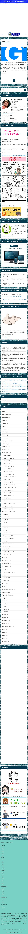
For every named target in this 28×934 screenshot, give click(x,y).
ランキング (7, 549)
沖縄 (5, 606)
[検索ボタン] (2, 34)
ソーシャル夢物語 (8, 468)
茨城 (3, 859)
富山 (3, 873)
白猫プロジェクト (8, 508)
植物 (5, 632)
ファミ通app (7, 492)
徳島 (3, 901)
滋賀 (3, 889)
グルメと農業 (7, 563)
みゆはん (6, 921)
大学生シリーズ (16, 929)
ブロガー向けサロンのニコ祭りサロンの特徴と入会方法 (14, 155)
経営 (5, 638)
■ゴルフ (16, 918)
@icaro (9, 335)
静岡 (3, 883)
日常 (5, 629)
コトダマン (7, 463)
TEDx (5, 437)
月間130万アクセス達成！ (7, 113)
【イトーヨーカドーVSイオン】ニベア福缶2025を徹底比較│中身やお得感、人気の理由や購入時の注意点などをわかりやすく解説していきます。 (13, 349)
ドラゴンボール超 (9, 538)
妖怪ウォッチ (8, 546)
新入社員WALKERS (8, 626)
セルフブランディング (9, 572)
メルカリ (6, 586)
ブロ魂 (6, 580)
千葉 (3, 865)
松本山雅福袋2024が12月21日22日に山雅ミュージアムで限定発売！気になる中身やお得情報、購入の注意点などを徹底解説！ (14, 354)
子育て (5, 614)
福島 (3, 856)
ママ (5, 583)
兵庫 (3, 894)
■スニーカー (7, 913)
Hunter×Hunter (9, 535)
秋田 (3, 853)
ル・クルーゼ (19, 923)
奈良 (3, 896)
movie (6, 525)
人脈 (3, 929)
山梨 (3, 878)
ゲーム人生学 (7, 566)
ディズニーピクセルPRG (10, 476)
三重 (3, 888)
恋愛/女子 (6, 620)
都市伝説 (6, 641)
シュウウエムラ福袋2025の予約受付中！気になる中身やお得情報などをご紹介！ (14, 359)
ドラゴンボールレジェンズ (10, 487)
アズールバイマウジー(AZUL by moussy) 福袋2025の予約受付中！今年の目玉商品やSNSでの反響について (14, 364)
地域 (5, 601)
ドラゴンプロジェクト (9, 484)
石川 (3, 875)
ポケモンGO (7, 498)
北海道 (3, 846)
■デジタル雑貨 (11, 918)
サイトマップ (22, 929)
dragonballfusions (9, 543)
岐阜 (3, 881)
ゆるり (7, 337)
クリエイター (7, 560)
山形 (3, 854)
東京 (3, 867)
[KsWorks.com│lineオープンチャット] (14, 34)
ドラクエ (7, 479)
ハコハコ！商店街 (8, 490)
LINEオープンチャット (14, 921)
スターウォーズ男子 (8, 916)
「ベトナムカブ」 (19, 919)
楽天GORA (9, 923)
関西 (6, 611)
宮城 (3, 851)
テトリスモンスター (9, 474)
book (6, 514)
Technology (6, 435)
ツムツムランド (8, 471)
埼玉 (3, 864)
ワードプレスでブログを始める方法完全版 (12, 296)
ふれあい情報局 (8, 460)
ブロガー (7, 577)
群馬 (3, 862)
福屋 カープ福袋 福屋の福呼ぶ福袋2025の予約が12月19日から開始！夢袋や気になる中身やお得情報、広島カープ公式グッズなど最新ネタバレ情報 (14, 369)
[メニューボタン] (25, 34)
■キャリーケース (21, 913)
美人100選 (7, 554)
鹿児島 (3, 907)
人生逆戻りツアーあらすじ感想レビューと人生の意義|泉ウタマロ (14, 275)
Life (5, 420)
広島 (3, 899)
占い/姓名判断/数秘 (8, 595)
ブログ (6, 575)
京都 (3, 891)
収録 (5, 598)
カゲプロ (6, 557)
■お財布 (2, 913)
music (6, 527)
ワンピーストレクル (9, 503)
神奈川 (3, 869)
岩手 (3, 849)
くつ (6, 919)
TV (5, 530)
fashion (6, 517)
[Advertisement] (14, 17)
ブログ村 (14, 923)
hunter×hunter (7, 455)
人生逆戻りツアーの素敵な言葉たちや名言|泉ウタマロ (14, 279)
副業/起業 (6, 592)
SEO (5, 432)
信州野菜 (4, 923)
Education (6, 417)
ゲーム (6, 541)
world (6, 603)
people (5, 426)
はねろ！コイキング (9, 458)
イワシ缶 (11, 919)
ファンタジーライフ (9, 495)
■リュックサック (14, 913)
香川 (3, 902)
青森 (3, 848)
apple (5, 411)
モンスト (7, 500)
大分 (3, 905)
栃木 (3, 861)
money (5, 423)
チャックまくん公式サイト (7, 236)
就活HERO (6, 617)
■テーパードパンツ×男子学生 (19, 916)
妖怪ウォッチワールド (9, 506)
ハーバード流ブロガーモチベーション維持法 (12, 384)
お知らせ (6, 449)
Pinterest (6, 429)
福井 (3, 877)
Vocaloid (6, 443)
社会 (5, 635)
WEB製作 (6, 446)
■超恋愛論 (13, 915)
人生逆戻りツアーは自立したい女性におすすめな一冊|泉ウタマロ (14, 284)
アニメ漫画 (7, 533)
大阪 (3, 893)
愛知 (3, 885)
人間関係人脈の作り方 (9, 589)
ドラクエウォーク (8, 482)
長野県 (6, 609)
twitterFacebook (8, 440)
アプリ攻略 (7, 452)
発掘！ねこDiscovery (9, 551)
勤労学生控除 (10, 929)
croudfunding (7, 414)
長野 (3, 880)
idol (5, 522)
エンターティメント (9, 511)
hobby (6, 519)
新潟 (3, 872)
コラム (5, 569)
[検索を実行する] (25, 90)
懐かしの (6, 623)
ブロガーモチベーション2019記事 (10, 383)
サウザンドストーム (9, 466)
